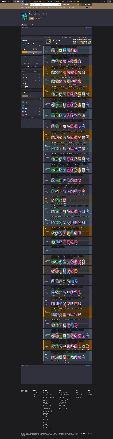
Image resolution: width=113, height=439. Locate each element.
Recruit (89, 396)
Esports (45, 425)
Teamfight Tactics (19, 1)
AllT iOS (60, 397)
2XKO (44, 416)
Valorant (45, 399)
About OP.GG (35, 392)
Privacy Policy (79, 392)
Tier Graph (37, 18)
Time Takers (46, 417)
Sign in (109, 1)
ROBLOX (45, 402)
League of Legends (47, 392)
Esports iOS (61, 410)
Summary (24, 24)
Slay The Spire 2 (46, 410)
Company (35, 394)
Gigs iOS (61, 403)
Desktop (45, 419)
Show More (31, 89)
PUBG (44, 400)
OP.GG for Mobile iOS (63, 394)
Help (77, 396)
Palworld (45, 396)
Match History (32, 24)
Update (31, 18)
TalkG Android (62, 405)
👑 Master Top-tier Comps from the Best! (77, 4)
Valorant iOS (61, 400)
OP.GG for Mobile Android (64, 392)
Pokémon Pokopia (47, 405)
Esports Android (62, 408)
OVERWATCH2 (46, 403)
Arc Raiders (45, 408)
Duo (44, 422)
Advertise (90, 394)
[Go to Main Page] (3, 1)
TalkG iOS (61, 406)
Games (44, 421)
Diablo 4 (45, 414)
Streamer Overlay (47, 428)
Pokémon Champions (47, 397)
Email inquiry (79, 397)
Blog (34, 396)
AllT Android (61, 396)
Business (90, 392)
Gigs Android (61, 402)
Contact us (78, 399)
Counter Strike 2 (46, 411)
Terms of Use (79, 394)
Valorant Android (62, 399)
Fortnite (45, 413)
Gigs (44, 427)
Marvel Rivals (46, 406)
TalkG (44, 424)
